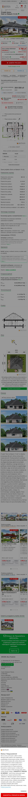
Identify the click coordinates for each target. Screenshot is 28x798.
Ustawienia (23, 791)
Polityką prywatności (6, 787)
